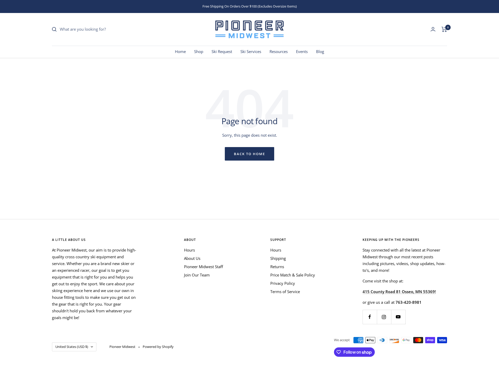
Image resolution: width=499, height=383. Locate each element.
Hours (189, 250)
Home (180, 51)
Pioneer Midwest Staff (203, 266)
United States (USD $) (71, 346)
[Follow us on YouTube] (398, 317)
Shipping (278, 258)
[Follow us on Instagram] (384, 317)
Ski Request (222, 51)
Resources (279, 51)
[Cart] (444, 29)
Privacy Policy (282, 283)
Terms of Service (285, 291)
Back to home (249, 153)
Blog (320, 51)
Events (302, 51)
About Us (192, 258)
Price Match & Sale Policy (292, 275)
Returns (277, 266)
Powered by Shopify (158, 346)
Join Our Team (197, 275)
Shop (198, 51)
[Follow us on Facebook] (370, 317)
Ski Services (250, 51)
